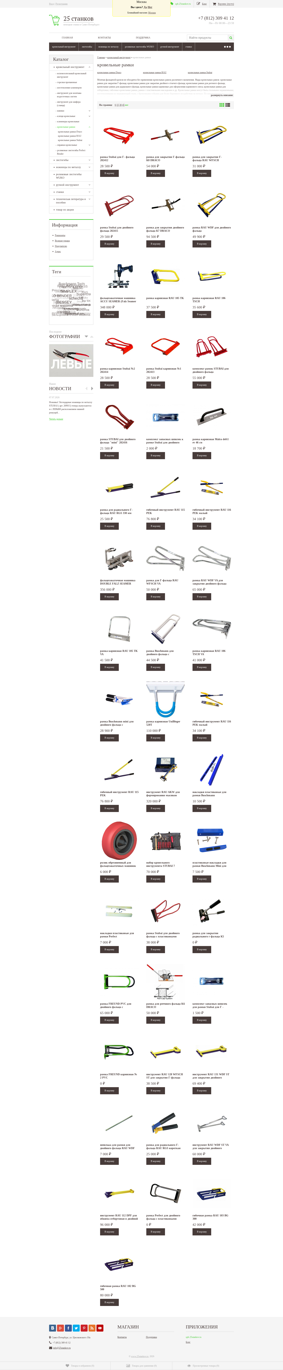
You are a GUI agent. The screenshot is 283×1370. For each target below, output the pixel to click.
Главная (67, 37)
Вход (51, 3)
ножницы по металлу (108, 46)
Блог (188, 1342)
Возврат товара (62, 240)
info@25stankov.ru (62, 1348)
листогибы (87, 46)
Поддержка (143, 37)
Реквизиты (60, 235)
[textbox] (207, 38)
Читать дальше (56, 419)
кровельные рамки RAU (69, 136)
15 (117, 105)
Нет (150, 7)
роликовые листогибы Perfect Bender (70, 152)
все (126, 105)
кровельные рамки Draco (70, 131)
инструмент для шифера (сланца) (67, 104)
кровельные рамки (65, 127)
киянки (59, 110)
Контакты (104, 37)
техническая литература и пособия (71, 201)
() (82, 1365)
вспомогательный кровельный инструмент (70, 75)
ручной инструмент (169, 46)
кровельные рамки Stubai (70, 140)
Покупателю (61, 246)
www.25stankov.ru (139, 1356)
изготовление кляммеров (68, 87)
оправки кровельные (66, 145)
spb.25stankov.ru (193, 1337)
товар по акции (65, 209)
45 (123, 105)
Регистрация (62, 3)
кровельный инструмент (63, 46)
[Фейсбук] (68, 1328)
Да (145, 7)
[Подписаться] (92, 1328)
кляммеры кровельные (67, 121)
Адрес (58, 251)
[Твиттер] (76, 1328)
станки (188, 46)
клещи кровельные (65, 116)
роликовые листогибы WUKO (139, 46)
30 (120, 105)
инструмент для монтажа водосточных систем (68, 95)
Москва (152, 12)
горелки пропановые (66, 82)
